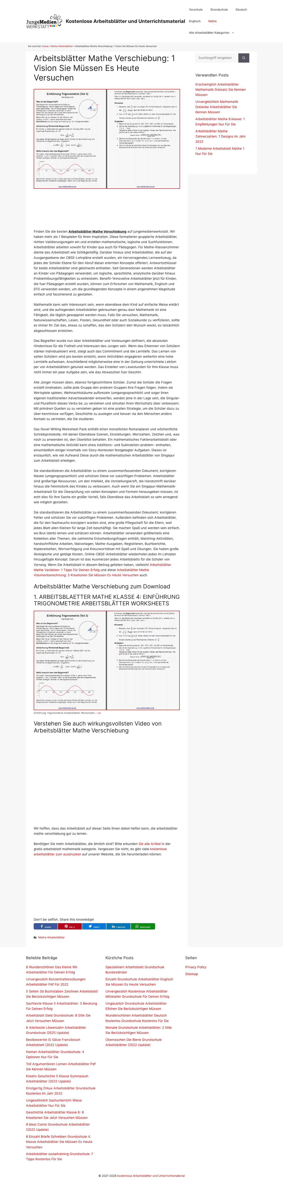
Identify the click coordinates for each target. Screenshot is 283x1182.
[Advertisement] (107, 208)
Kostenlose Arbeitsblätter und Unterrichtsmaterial (125, 21)
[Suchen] (243, 58)
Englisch (195, 21)
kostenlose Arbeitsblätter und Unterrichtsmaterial (151, 1176)
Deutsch (241, 9)
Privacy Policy (195, 967)
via (99, 712)
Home (45, 46)
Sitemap (191, 974)
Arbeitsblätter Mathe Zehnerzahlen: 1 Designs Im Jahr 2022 (220, 136)
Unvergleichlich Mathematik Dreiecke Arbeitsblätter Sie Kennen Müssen (216, 107)
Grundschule (219, 9)
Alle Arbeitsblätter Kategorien (209, 32)
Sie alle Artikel (150, 844)
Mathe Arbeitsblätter (62, 46)
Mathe (212, 21)
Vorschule (196, 9)
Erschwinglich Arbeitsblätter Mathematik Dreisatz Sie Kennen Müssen (220, 89)
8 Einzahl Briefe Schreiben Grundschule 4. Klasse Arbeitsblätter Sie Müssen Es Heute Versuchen (59, 1142)
